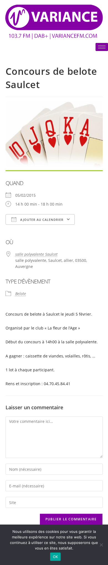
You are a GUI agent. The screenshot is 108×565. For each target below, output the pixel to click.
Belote (20, 293)
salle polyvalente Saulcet (36, 254)
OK (55, 556)
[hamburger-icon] (102, 47)
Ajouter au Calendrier (41, 220)
